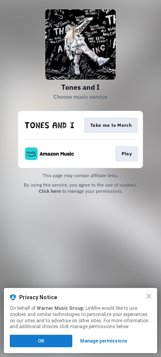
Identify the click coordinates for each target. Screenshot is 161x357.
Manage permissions (103, 341)
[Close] (149, 296)
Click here (50, 191)
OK (41, 341)
